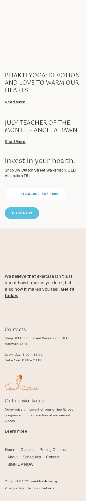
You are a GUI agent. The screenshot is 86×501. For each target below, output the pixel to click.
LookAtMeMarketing (43, 481)
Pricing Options (53, 450)
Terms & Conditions (40, 488)
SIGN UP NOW (20, 464)
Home (10, 450)
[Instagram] (24, 312)
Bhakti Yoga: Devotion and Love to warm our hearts (42, 83)
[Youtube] (40, 312)
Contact (52, 457)
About (12, 457)
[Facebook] (8, 312)
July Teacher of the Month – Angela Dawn (41, 126)
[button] (35, 194)
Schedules (32, 457)
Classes (27, 450)
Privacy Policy (14, 488)
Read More (15, 102)
